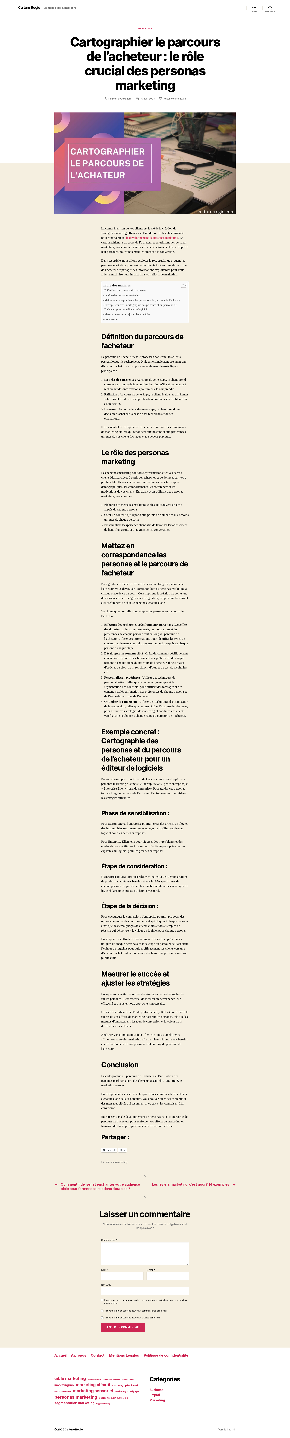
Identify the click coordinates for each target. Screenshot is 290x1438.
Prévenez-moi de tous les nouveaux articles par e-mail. (132, 1317)
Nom (104, 1270)
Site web (106, 1284)
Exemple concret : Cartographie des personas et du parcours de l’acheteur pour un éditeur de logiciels (140, 307)
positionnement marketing (113, 1398)
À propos (78, 1355)
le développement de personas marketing (152, 238)
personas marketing (116, 1162)
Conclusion (111, 319)
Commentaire (109, 1240)
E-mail (151, 1270)
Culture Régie (29, 7)
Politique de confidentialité (166, 1355)
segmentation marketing (74, 1403)
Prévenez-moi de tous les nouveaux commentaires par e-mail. (136, 1310)
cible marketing (70, 1378)
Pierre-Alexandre (122, 98)
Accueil (60, 1355)
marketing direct (128, 1379)
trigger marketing (103, 1404)
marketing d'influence (111, 1379)
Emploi (155, 1395)
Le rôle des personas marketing (122, 295)
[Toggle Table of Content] (182, 285)
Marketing (145, 28)
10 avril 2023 (147, 98)
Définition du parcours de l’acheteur (125, 290)
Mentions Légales (124, 1355)
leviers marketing (94, 1379)
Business (156, 1390)
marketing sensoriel (93, 1390)
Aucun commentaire (174, 98)
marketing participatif (62, 1392)
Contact (97, 1355)
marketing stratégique (127, 1391)
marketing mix (64, 1385)
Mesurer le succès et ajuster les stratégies (127, 314)
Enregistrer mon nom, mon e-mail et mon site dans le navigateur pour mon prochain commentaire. (145, 1301)
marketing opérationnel (125, 1385)
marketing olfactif (93, 1384)
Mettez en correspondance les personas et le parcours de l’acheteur (142, 300)
